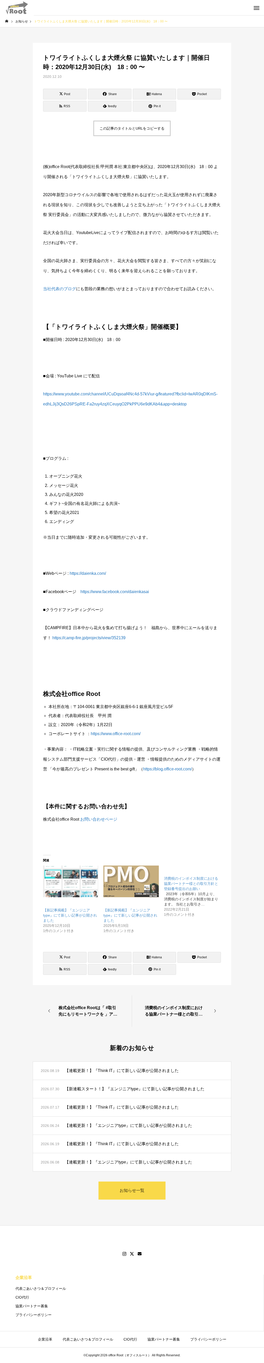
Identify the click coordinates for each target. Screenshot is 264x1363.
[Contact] (140, 1254)
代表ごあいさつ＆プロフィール (40, 1288)
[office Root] (17, 7)
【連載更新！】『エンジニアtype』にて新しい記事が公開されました (128, 1125)
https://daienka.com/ (88, 573)
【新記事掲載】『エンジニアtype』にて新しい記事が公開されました (70, 915)
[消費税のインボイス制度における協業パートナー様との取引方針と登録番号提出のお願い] (194, 891)
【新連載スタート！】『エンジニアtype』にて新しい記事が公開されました (137, 1089)
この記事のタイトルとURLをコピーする (132, 128)
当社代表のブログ (59, 289)
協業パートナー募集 (31, 1306)
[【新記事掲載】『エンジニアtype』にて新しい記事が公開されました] (70, 881)
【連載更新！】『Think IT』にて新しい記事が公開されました (122, 1070)
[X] (132, 1254)
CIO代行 (22, 1297)
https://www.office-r (108, 734)
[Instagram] (124, 1254)
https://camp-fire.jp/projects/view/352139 (89, 638)
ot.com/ (134, 734)
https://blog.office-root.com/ (167, 769)
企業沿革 (23, 1277)
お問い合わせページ (98, 819)
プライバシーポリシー (33, 1315)
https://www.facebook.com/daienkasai (114, 591)
